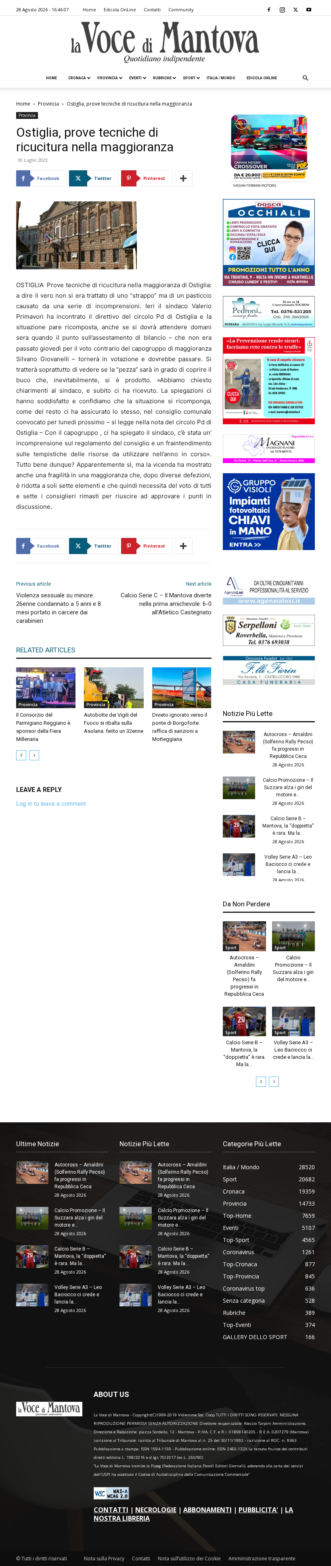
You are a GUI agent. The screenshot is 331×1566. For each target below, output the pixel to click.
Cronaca (77, 78)
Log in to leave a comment (51, 803)
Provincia (107, 78)
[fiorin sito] (269, 682)
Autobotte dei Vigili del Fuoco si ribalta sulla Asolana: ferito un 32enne (113, 723)
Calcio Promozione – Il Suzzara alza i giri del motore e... (288, 787)
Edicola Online (262, 78)
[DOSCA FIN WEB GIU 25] (269, 284)
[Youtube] (309, 9)
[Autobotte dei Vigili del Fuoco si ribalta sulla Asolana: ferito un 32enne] (113, 687)
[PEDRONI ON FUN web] (269, 325)
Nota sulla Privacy (104, 1558)
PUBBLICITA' (258, 1509)
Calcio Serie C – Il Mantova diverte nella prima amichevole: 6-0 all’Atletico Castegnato (166, 604)
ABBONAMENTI (207, 1509)
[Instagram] (282, 9)
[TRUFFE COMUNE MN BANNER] (269, 422)
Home (89, 9)
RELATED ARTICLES (45, 650)
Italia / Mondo (221, 78)
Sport (189, 78)
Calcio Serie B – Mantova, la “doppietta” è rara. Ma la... (288, 826)
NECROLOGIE (155, 1509)
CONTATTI (111, 1509)
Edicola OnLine (120, 9)
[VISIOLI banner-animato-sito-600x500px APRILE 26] (269, 548)
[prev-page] (21, 755)
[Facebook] (269, 9)
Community (181, 9)
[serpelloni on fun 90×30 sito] (269, 644)
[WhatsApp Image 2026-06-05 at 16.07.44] (269, 186)
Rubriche (162, 78)
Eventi (135, 78)
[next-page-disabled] (34, 755)
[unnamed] (269, 602)
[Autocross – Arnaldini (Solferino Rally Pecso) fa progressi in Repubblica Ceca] (239, 742)
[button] (305, 78)
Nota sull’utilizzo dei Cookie (189, 1558)
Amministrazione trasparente (261, 1558)
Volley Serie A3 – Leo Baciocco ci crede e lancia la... (288, 864)
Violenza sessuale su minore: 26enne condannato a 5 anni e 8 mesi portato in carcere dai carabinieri (58, 608)
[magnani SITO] (269, 461)
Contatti (152, 9)
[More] (184, 178)
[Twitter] (295, 9)
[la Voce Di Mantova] (165, 42)
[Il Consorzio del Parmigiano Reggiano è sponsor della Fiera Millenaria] (45, 687)
